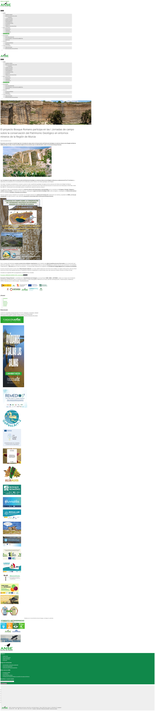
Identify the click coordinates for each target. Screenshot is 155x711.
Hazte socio (6, 33)
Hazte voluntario (6, 658)
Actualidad (8, 312)
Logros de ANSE (9, 18)
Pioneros (10, 17)
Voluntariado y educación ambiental (14, 38)
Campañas (7, 30)
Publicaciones (8, 47)
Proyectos (7, 29)
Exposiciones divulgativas (11, 48)
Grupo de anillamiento (7, 666)
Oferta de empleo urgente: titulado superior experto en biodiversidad (16, 314)
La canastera (5, 673)
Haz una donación (9, 36)
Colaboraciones (9, 23)
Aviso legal (39, 708)
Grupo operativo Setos (8, 675)
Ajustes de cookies (53, 708)
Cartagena (31, 312)
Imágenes (7, 44)
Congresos (8, 31)
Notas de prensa (9, 42)
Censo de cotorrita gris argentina (10, 667)
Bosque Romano (15, 312)
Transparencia (8, 21)
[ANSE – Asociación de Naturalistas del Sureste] (4, 57)
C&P (18, 708)
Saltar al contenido (4, 1)
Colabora (5, 35)
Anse (4, 13)
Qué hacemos (6, 27)
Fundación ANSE (6, 672)
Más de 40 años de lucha (11, 15)
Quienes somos (8, 14)
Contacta (7, 24)
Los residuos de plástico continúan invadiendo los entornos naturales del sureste (19, 315)
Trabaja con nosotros (10, 26)
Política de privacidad (45, 708)
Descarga (25, 275)
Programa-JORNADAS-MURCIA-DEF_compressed (11, 275)
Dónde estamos (9, 20)
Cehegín (36, 312)
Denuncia (7, 39)
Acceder (34, 708)
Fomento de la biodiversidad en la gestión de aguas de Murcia (16, 676)
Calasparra (26, 312)
